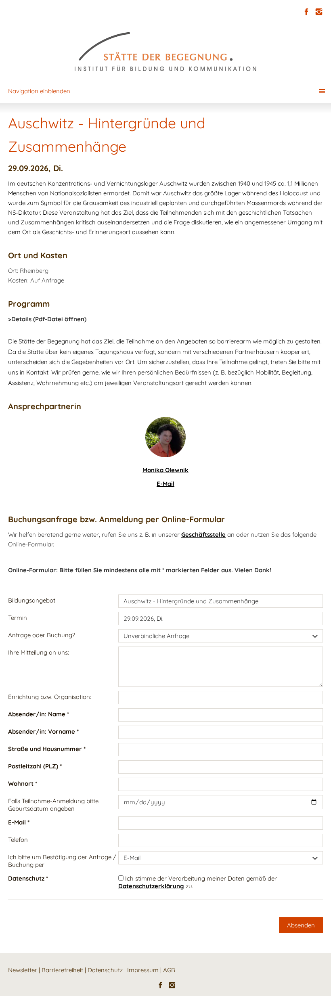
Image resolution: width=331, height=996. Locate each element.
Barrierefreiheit (62, 970)
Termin (17, 617)
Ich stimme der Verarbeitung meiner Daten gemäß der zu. (197, 882)
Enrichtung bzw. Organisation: (49, 697)
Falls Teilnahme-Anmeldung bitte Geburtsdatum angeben (53, 804)
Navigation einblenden (39, 91)
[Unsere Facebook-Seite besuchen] (306, 12)
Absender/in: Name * (38, 714)
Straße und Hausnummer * (47, 749)
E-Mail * (18, 822)
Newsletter (22, 970)
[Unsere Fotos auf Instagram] (318, 12)
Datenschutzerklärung (151, 886)
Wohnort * (22, 783)
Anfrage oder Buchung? (41, 635)
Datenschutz (105, 970)
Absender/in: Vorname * (43, 731)
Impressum (143, 970)
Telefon (18, 839)
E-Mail (165, 484)
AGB (169, 970)
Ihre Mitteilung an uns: (38, 652)
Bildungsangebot (31, 600)
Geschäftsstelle (203, 534)
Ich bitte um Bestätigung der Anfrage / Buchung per (62, 860)
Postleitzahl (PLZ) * (35, 766)
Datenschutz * (28, 878)
